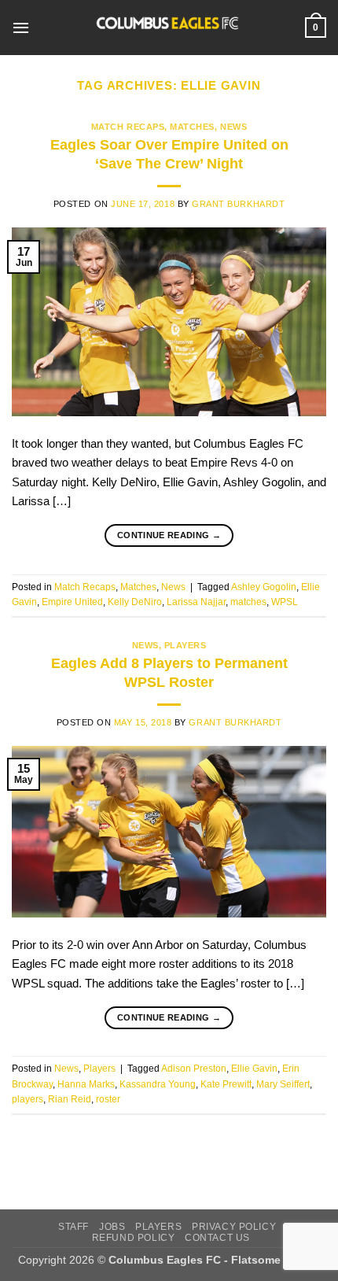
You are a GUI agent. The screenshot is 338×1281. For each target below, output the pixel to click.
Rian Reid (69, 1099)
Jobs (112, 1226)
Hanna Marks (86, 1084)
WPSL (284, 601)
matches (248, 601)
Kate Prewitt (226, 1084)
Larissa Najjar (196, 601)
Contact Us (217, 1237)
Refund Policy (133, 1237)
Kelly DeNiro (135, 601)
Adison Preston (193, 1068)
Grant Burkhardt (238, 204)
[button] (21, 27)
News (233, 126)
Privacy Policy (234, 1226)
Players (185, 645)
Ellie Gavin (254, 1068)
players (27, 1099)
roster (108, 1099)
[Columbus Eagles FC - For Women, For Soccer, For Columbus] (167, 27)
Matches (192, 126)
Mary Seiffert (283, 1084)
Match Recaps (127, 126)
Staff (73, 1226)
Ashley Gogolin (263, 587)
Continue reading (169, 535)
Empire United (72, 601)
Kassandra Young (157, 1084)
